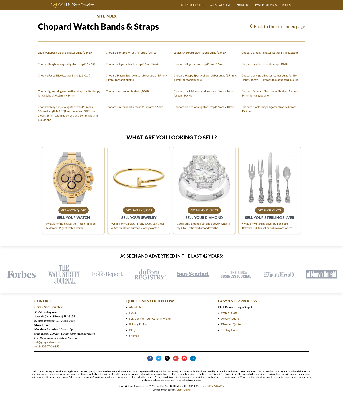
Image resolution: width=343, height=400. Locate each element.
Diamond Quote (231, 324)
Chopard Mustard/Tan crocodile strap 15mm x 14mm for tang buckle (270, 93)
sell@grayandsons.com (48, 342)
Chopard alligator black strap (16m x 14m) (132, 64)
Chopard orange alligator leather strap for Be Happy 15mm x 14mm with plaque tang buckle (270, 77)
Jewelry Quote (230, 318)
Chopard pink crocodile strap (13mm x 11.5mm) (135, 106)
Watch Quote (229, 312)
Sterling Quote (230, 330)
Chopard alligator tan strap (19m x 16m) (198, 64)
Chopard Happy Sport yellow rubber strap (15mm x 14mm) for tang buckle (205, 77)
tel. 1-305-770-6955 (46, 346)
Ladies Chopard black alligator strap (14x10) (65, 52)
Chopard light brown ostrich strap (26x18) (131, 52)
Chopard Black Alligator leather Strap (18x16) (270, 52)
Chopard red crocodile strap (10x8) (127, 91)
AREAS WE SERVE (220, 4)
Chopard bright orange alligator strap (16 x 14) (66, 64)
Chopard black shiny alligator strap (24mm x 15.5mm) (269, 109)
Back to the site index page (279, 26)
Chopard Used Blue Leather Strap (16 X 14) (64, 75)
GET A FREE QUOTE (192, 4)
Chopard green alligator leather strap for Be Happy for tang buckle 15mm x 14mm (69, 93)
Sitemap (134, 335)
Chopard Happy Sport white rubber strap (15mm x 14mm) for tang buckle (136, 77)
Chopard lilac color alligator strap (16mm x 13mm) (204, 106)
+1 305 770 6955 (214, 385)
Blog (132, 330)
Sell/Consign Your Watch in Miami (150, 318)
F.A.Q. (132, 312)
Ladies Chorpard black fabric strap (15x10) (200, 52)
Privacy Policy (138, 324)
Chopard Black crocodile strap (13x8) (265, 64)
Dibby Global (184, 389)
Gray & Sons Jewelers (49, 307)
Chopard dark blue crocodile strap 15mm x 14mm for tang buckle (204, 93)
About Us (135, 307)
